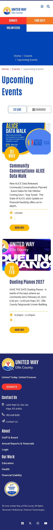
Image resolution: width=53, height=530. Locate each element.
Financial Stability (12, 475)
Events (28, 55)
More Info (19, 227)
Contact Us (12, 421)
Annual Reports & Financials (18, 443)
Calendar (40, 109)
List (18, 109)
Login (5, 449)
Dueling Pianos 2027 (27, 281)
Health (6, 469)
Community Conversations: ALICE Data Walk (27, 170)
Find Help (39, 20)
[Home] (26, 0)
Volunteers (13, 27)
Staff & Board (10, 437)
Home (17, 56)
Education (8, 463)
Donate (13, 20)
